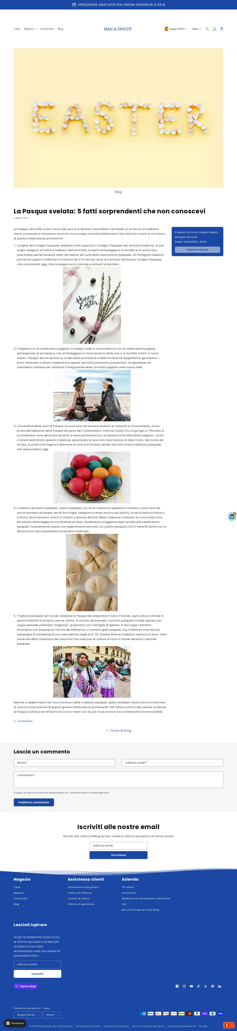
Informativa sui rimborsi (88, 1026)
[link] (197, 249)
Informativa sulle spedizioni (182, 1026)
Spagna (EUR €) (26, 1014)
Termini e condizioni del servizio (148, 1026)
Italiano (50, 1014)
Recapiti (203, 1026)
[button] (207, 28)
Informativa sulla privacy (116, 1026)
